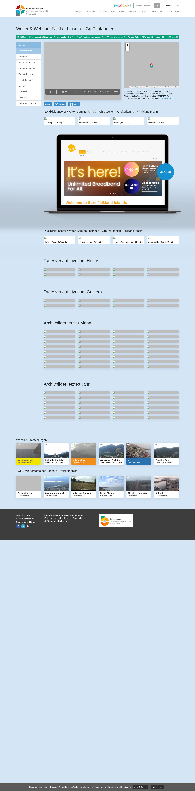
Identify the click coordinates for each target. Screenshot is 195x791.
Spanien (132, 11)
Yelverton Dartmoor (27, 103)
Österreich (78, 11)
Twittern (62, 104)
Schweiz (103, 11)
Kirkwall (21, 86)
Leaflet (132, 87)
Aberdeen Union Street (28, 62)
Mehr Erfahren (140, 787)
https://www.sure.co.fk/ (166, 99)
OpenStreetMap (141, 87)
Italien (112, 11)
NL (161, 11)
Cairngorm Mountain (27, 68)
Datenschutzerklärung (26, 522)
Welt (177, 11)
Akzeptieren (157, 787)
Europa (169, 11)
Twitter (23, 526)
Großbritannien (25, 51)
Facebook (18, 526)
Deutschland (91, 11)
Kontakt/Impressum (25, 519)
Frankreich (143, 11)
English (176, 5)
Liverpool (22, 92)
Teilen (75, 104)
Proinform (25, 515)
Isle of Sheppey (25, 80)
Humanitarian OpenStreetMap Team (167, 87)
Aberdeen (22, 56)
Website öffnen (107, 172)
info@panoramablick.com (55, 521)
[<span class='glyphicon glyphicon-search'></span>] (157, 5)
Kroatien (122, 11)
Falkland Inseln (25, 74)
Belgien (154, 11)
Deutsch (168, 5)
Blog (29, 526)
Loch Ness (23, 97)
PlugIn (47, 104)
